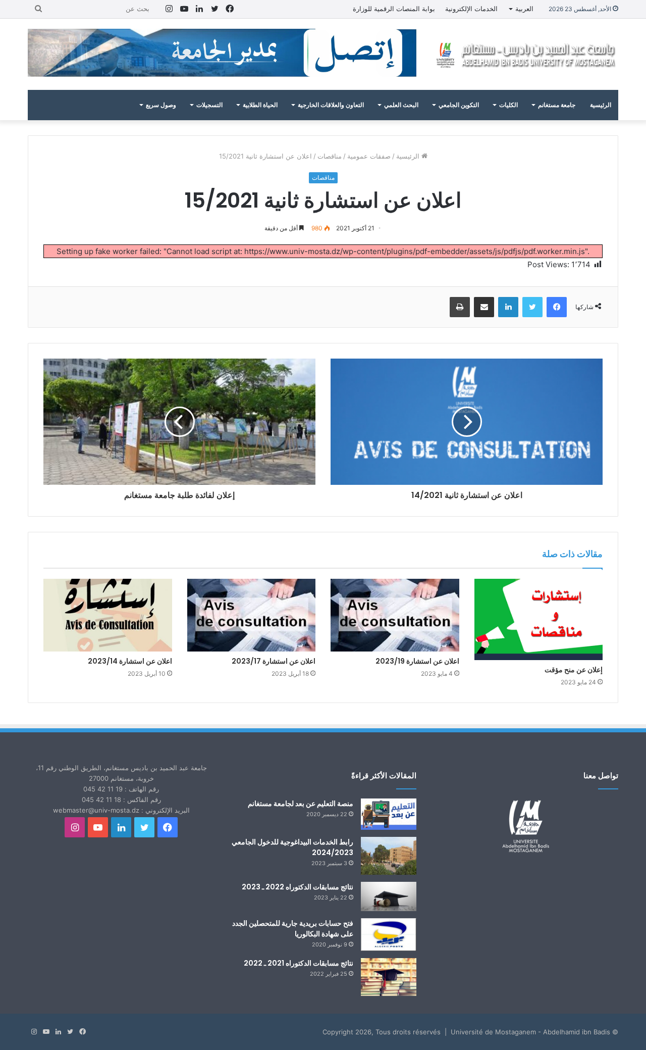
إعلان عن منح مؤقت (574, 670)
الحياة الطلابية (260, 105)
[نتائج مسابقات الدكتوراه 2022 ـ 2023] (388, 897)
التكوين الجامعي (459, 105)
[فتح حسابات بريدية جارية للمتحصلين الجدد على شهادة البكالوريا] (388, 934)
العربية (524, 9)
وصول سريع (161, 105)
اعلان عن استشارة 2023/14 (130, 661)
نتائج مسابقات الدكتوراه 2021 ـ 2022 (298, 963)
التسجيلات (209, 105)
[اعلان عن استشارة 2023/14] (107, 615)
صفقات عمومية (369, 156)
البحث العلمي (401, 105)
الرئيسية (600, 105)
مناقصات (329, 156)
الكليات (508, 105)
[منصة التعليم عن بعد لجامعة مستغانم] (388, 814)
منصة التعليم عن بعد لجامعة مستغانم (300, 803)
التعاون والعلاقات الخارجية (331, 105)
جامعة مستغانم (556, 105)
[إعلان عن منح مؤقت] (538, 619)
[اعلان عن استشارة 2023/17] (251, 615)
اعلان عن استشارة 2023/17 (273, 661)
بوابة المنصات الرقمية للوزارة (394, 9)
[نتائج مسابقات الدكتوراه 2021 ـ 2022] (388, 977)
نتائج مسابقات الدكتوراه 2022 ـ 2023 (297, 887)
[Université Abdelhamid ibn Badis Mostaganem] (525, 54)
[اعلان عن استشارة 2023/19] (395, 615)
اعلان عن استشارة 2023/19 (417, 661)
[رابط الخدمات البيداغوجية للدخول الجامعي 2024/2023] (388, 856)
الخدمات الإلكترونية (471, 9)
